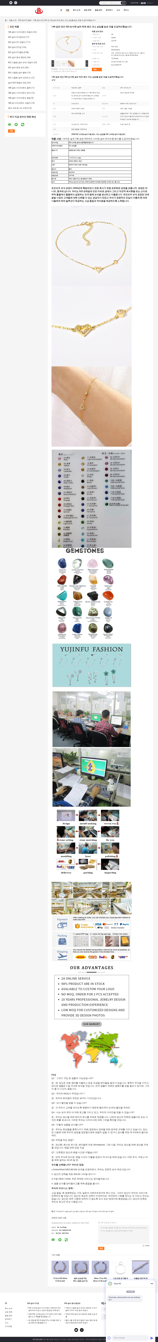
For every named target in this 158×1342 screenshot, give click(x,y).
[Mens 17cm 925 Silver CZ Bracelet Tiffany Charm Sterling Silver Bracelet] (100, 1267)
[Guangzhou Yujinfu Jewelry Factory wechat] (24, 124)
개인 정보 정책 (37, 1339)
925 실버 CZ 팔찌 (24, 20)
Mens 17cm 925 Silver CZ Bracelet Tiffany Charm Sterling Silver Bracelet (100, 1279)
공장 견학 (87, 10)
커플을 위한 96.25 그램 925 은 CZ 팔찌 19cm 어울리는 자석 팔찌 (141, 1279)
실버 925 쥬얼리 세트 (17, 83)
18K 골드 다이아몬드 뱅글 (19, 98)
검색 (123, 3)
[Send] (152, 1338)
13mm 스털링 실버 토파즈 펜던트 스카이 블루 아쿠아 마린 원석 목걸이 (81, 1309)
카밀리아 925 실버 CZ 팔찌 (88, 1211)
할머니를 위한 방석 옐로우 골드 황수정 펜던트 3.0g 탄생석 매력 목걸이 (81, 1321)
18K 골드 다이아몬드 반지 (19, 93)
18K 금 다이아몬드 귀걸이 (19, 103)
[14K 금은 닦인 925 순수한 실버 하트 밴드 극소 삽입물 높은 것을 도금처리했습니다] (68, 45)
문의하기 (109, 10)
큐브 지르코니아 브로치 (18, 108)
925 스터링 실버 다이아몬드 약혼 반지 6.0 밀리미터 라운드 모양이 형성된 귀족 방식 (44, 1309)
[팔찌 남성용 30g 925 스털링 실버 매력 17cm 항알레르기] (80, 1267)
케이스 (126, 10)
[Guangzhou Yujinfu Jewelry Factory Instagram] (15, 2)
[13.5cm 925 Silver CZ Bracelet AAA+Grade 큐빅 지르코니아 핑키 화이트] (60, 1267)
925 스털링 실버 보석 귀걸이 (20, 62)
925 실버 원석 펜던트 (17, 57)
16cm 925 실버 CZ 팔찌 (106, 1211)
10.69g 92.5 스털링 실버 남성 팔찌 (67, 1211)
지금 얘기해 (134, 3)
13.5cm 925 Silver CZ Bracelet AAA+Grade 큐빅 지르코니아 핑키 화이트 (60, 1279)
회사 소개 (76, 10)
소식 (118, 10)
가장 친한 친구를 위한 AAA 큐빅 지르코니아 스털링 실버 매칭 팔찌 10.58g (120, 1279)
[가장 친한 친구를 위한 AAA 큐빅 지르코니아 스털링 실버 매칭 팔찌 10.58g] (120, 1267)
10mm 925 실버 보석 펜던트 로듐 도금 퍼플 (81, 1315)
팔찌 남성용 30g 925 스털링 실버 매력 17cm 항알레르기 (80, 1279)
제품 (67, 10)
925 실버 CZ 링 (14, 47)
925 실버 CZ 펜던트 (16, 37)
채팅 (95, 69)
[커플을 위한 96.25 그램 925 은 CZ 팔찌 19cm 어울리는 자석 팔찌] (140, 1267)
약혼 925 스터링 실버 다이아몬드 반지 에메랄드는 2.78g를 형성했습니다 (45, 1315)
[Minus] (151, 1283)
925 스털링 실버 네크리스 (19, 78)
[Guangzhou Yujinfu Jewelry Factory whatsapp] (18, 124)
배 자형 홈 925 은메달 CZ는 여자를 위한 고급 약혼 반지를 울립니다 (44, 1321)
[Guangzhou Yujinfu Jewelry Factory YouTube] (11, 2)
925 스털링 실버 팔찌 (17, 72)
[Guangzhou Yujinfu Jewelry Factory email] (11, 124)
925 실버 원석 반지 (16, 67)
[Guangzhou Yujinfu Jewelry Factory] (39, 10)
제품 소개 (12, 20)
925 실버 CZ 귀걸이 (16, 42)
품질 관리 (98, 10)
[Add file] (109, 1338)
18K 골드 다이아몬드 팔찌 (19, 88)
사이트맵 (8, 1326)
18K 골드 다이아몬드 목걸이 (20, 32)
